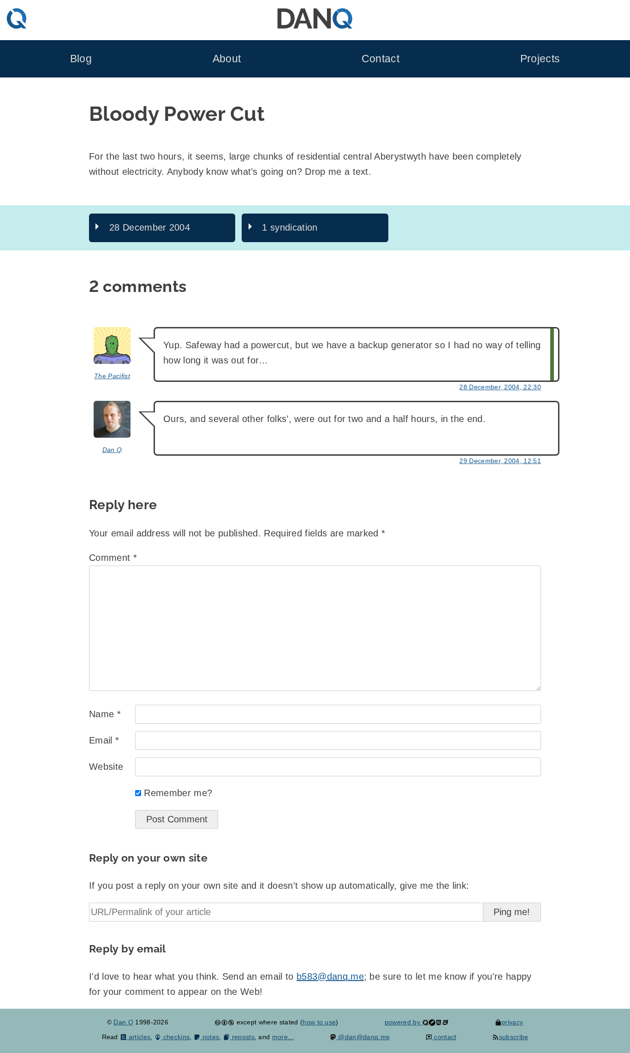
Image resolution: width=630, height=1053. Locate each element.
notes (209, 1037)
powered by (403, 1022)
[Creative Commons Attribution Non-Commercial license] (224, 1022)
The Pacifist (112, 376)
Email (104, 740)
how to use (319, 1022)
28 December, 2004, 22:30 (500, 387)
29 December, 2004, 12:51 (500, 460)
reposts (242, 1037)
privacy (512, 1022)
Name (105, 714)
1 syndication (289, 227)
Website (106, 766)
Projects (540, 59)
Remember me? (178, 793)
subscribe (513, 1037)
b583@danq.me (330, 976)
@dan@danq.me (363, 1037)
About (227, 59)
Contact (380, 59)
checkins (175, 1037)
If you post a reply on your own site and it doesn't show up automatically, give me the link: (279, 885)
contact (444, 1037)
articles (138, 1037)
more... (283, 1037)
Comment (113, 558)
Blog (81, 59)
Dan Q (112, 449)
